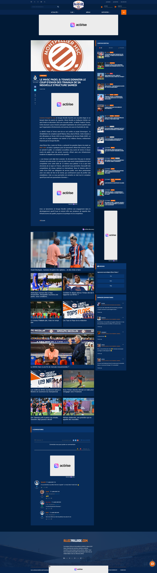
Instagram (77, 558)
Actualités (54, 12)
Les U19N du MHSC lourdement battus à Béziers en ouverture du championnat (114, 129)
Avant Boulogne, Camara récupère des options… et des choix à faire (114, 118)
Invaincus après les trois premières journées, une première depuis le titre (114, 65)
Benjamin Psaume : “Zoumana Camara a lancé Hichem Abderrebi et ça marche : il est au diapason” (114, 203)
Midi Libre (43, 147)
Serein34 (43, 482)
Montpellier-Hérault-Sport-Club (47, 570)
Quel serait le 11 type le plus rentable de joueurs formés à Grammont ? (114, 160)
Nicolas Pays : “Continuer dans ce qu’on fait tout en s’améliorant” (114, 86)
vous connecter (86, 440)
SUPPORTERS (105, 12)
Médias (88, 12)
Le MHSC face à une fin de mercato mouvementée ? (113, 108)
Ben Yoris (48, 502)
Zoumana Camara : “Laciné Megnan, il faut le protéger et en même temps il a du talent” (114, 193)
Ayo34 (47, 491)
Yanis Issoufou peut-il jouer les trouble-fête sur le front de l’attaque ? (114, 76)
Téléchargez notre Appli (108, 7)
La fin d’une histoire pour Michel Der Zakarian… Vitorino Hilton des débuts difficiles (114, 55)
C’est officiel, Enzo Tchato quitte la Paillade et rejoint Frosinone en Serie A (114, 151)
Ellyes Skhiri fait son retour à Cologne (114, 183)
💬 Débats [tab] (111, 47)
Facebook (66, 558)
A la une (42, 220)
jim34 (47, 512)
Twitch (83, 558)
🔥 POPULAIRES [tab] (121, 47)
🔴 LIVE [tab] (100, 47)
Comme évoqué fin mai (47, 118)
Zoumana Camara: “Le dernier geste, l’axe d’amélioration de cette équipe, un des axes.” (114, 98)
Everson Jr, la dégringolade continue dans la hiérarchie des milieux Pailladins (114, 172)
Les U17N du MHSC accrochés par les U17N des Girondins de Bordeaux (114, 139)
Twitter (71, 558)
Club (71, 12)
